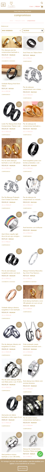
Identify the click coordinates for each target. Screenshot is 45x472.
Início (11, 20)
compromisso (27, 61)
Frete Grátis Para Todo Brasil (22, 11)
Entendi (22, 468)
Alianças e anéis (20, 20)
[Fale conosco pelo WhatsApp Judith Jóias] (40, 454)
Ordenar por (4, 26)
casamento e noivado (8, 61)
